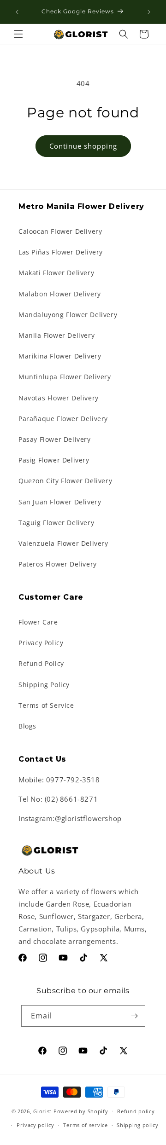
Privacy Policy (40, 642)
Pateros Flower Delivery (57, 564)
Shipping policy (138, 1125)
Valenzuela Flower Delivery (63, 543)
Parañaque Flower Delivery (63, 418)
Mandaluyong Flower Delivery (67, 314)
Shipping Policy (44, 684)
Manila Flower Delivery (56, 335)
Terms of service (85, 1125)
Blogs (27, 726)
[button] (18, 34)
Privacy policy (35, 1125)
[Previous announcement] (17, 12)
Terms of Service (46, 705)
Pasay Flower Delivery (54, 439)
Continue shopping (83, 145)
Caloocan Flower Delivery (60, 231)
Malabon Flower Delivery (59, 293)
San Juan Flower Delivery (59, 501)
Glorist (42, 1110)
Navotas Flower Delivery (58, 397)
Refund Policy (41, 663)
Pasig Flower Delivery (53, 460)
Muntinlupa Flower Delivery (64, 376)
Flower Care (38, 622)
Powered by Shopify (80, 1110)
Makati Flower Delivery (56, 272)
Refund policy (135, 1111)
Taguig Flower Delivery (56, 522)
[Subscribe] (135, 1016)
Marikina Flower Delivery (59, 356)
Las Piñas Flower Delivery (60, 252)
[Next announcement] (149, 12)
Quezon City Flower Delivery (65, 480)
